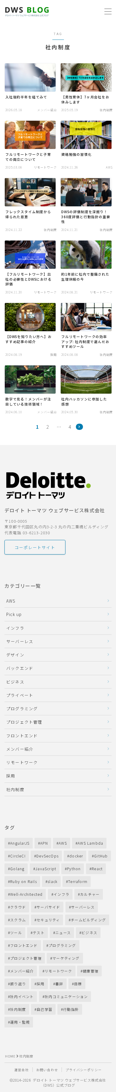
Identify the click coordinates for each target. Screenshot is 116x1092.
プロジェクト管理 (24, 722)
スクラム (18, 919)
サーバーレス (19, 641)
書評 (59, 983)
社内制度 (15, 789)
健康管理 (91, 970)
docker (76, 855)
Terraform (78, 881)
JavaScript (45, 868)
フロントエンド (22, 736)
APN (44, 843)
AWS (11, 601)
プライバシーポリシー (83, 1069)
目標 (78, 983)
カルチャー (90, 894)
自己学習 (44, 1009)
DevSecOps (47, 855)
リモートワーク (22, 762)
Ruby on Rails (23, 881)
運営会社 (21, 1069)
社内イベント (22, 996)
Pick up (14, 614)
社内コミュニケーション (66, 996)
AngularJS (19, 843)
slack (52, 881)
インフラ (15, 628)
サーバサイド (48, 906)
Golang (17, 868)
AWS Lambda (90, 843)
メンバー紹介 (19, 749)
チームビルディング (88, 919)
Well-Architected (26, 894)
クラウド (18, 906)
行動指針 (71, 1009)
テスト (39, 932)
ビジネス (15, 682)
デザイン (15, 655)
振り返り (18, 983)
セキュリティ (48, 919)
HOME (10, 1056)
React (97, 868)
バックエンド (19, 668)
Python (74, 868)
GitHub (101, 855)
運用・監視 (20, 1022)
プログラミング (22, 708)
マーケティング (65, 958)
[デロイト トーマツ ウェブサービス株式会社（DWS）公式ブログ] (26, 11)
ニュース (63, 932)
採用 (10, 776)
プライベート (19, 695)
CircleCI (18, 855)
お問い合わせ (47, 1069)
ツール (16, 932)
